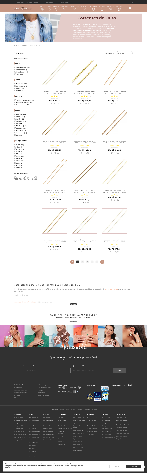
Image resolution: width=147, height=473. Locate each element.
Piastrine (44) (21, 126)
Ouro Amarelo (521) (23, 67)
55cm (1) (19, 154)
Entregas (40, 390)
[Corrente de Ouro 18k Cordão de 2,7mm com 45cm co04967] (114, 122)
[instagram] (115, 387)
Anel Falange (32, 454)
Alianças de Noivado (19, 426)
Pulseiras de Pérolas (92, 431)
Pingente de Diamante (78, 417)
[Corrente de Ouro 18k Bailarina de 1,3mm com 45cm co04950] (54, 171)
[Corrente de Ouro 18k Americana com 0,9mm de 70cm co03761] (54, 72)
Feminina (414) (21, 86)
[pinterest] (125, 387)
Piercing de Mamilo (107, 428)
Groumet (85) (21, 121)
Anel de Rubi (32, 426)
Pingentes (84, 6)
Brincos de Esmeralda (49, 423)
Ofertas (119, 6)
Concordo (134, 466)
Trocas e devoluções (43, 395)
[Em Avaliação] (97, 397)
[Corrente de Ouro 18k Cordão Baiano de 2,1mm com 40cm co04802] (84, 171)
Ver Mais (73, 304)
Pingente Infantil (77, 436)
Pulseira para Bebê (92, 417)
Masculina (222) (22, 84)
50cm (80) (19, 152)
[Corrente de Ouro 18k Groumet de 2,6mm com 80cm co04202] (54, 221)
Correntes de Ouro (34, 45)
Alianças (42, 6)
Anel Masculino (33, 451)
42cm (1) (19, 147)
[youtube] (122, 387)
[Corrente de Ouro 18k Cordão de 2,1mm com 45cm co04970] (114, 72)
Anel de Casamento (34, 437)
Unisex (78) (20, 88)
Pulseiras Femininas (92, 426)
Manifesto (17, 395)
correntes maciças (111, 289)
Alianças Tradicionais (20, 434)
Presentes (110, 6)
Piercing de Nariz (106, 423)
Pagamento (41, 392)
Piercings (102, 6)
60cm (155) (20, 156)
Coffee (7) (19, 135)
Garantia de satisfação (20, 392)
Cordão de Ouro (62, 420)
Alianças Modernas (19, 431)
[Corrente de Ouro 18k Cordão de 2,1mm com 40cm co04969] (54, 122)
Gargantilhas (74, 6)
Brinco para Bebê (48, 420)
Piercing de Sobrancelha (108, 437)
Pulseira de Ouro (91, 423)
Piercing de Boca (106, 434)
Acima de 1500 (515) (25, 180)
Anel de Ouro (32, 448)
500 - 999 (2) (30, 177)
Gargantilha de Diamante (122, 425)
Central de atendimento (44, 387)
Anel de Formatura (34, 420)
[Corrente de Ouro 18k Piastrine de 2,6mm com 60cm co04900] (114, 171)
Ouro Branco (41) (22, 72)
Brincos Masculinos (48, 437)
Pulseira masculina (92, 428)
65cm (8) (19, 158)
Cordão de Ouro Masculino (65, 423)
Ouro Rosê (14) (21, 70)
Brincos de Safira (47, 428)
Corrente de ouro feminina (24, 302)
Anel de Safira (32, 428)
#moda (82, 317)
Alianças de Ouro (18, 428)
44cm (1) (19, 168)
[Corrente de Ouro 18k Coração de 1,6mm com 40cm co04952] (114, 221)
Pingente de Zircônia (78, 433)
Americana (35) (21, 114)
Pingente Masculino (77, 439)
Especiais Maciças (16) (24, 102)
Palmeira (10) (20, 124)
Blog (15, 397)
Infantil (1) (19, 91)
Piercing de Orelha (106, 420)
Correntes (64, 6)
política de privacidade (55, 466)
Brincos (55, 6)
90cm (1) (19, 165)
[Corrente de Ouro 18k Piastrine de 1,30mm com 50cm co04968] (84, 122)
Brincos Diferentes (48, 431)
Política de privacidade (20, 390)
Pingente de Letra (77, 423)
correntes (92, 35)
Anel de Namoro (33, 423)
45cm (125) (20, 149)
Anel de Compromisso (34, 434)
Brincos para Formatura (49, 440)
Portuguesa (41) (21, 128)
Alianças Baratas (18, 417)
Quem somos (18, 387)
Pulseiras (93, 6)
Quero (119, 370)
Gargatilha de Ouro (63, 444)
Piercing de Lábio (106, 431)
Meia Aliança (32, 440)
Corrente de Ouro (62, 426)
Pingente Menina (77, 441)
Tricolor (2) (20, 74)
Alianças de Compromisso (21, 440)
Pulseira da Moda (91, 420)
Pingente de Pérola (77, 430)
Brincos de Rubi (47, 426)
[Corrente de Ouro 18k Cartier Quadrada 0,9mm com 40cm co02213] (84, 72)
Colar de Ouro (61, 417)
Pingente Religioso (77, 447)
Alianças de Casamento (20, 420)
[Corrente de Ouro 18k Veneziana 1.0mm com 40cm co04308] (84, 221)
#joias (67, 317)
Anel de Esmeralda (34, 417)
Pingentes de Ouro (77, 450)
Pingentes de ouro (63, 439)
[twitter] (118, 387)
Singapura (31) (21, 130)
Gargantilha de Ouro (121, 417)
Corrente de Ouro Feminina (65, 428)
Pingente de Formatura (78, 420)
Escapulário (119, 439)
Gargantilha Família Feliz (122, 433)
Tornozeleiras (90, 434)
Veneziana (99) (21, 133)
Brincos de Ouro (47, 417)
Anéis (49, 6)
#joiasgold (60, 317)
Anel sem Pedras (33, 456)
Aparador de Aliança (19, 437)
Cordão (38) (20, 119)
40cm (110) (20, 145)
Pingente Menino (77, 444)
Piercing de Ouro (106, 417)
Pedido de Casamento (34, 431)
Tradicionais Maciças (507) (25, 100)
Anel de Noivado (33, 442)
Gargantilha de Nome (121, 427)
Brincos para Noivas (48, 434)
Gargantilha (61, 441)
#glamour (74, 317)
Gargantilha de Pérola (122, 430)
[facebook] (112, 387)
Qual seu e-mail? (78, 366)
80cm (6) (19, 163)
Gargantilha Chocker (121, 436)
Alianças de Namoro (19, 423)
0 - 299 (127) (20, 177)
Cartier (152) (20, 117)
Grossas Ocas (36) (22, 105)
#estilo (88, 317)
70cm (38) (19, 161)
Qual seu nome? (28, 366)
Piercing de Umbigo (107, 426)
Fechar (117, 466)
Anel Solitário (32, 445)
